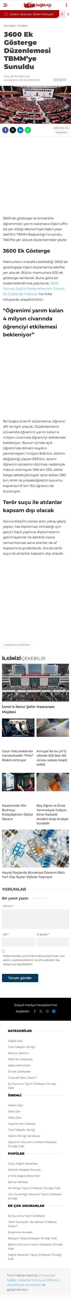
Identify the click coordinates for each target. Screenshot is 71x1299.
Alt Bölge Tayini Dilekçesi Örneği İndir (34, 1188)
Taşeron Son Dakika (21, 1123)
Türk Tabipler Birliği (21, 1047)
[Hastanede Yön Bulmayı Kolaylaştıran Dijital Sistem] (18, 787)
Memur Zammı (18, 1053)
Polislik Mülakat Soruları (24, 1170)
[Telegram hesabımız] (53, 1011)
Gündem (60, 79)
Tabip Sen (14, 1117)
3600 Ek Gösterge (18, 644)
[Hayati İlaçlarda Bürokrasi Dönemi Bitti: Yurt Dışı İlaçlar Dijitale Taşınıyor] (35, 848)
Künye (39, 1280)
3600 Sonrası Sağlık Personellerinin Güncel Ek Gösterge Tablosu (34, 288)
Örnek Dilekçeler (19, 1071)
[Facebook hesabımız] (35, 1011)
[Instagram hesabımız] (47, 1011)
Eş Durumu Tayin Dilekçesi (26, 1216)
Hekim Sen (15, 1105)
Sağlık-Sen (15, 1041)
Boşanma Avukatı (20, 1232)
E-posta (43, 934)
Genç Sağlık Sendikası (23, 1163)
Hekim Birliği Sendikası (24, 1136)
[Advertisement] (35, 176)
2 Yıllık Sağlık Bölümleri (24, 1176)
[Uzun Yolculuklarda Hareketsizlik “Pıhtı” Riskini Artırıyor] (18, 732)
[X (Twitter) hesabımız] (41, 1011)
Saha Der (14, 1111)
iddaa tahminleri (19, 1065)
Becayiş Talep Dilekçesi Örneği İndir (32, 1238)
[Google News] (61, 132)
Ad (5, 934)
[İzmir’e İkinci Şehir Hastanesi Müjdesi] (35, 682)
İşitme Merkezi (18, 1182)
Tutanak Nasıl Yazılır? (22, 1077)
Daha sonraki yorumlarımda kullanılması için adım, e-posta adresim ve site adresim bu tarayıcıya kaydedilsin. (34, 960)
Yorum (8, 906)
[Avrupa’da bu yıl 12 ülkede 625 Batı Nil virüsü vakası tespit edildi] (52, 732)
